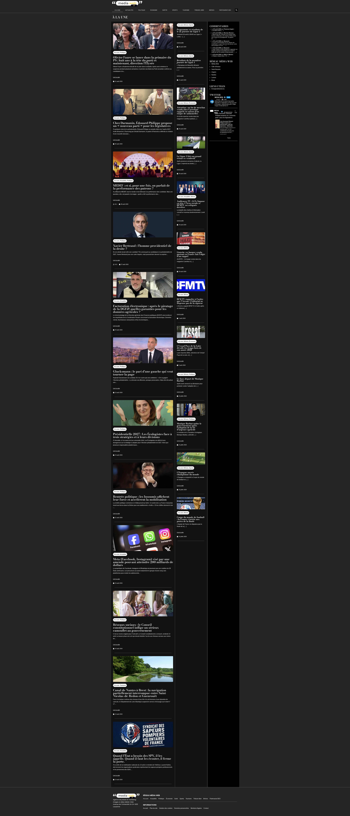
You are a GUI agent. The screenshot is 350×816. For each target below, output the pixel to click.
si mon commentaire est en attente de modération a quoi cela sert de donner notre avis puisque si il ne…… (224, 44)
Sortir (164, 10)
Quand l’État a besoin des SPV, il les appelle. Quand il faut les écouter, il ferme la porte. (142, 758)
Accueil (145, 808)
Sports (174, 10)
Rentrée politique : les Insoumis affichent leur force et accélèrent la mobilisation (141, 498)
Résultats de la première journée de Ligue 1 (189, 61)
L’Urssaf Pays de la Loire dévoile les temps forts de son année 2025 (189, 347)
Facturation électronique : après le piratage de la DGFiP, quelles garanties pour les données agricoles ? (143, 309)
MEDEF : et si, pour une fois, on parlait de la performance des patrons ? (141, 187)
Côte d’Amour (215, 66)
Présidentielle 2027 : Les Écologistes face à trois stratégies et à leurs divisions (142, 435)
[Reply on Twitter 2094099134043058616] (216, 138)
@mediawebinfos (228, 112)
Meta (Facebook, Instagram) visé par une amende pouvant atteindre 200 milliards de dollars (143, 562)
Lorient (213, 77)
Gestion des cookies (165, 808)
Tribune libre (199, 10)
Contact (206, 808)
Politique (141, 10)
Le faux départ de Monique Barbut (190, 379)
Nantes (213, 75)
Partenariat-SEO (225, 10)
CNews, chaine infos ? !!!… (220, 56)
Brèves (211, 10)
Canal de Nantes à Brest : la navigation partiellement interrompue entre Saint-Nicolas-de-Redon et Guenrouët (140, 693)
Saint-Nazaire (215, 69)
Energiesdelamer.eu (217, 89)
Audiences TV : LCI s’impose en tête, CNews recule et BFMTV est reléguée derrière (191, 204)
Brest (213, 80)
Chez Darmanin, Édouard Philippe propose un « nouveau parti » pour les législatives (142, 124)
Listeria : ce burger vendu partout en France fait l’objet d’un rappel (191, 254)
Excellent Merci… (218, 30)
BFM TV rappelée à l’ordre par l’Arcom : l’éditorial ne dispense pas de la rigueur (190, 301)
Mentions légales (196, 808)
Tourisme (186, 10)
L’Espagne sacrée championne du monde (188, 473)
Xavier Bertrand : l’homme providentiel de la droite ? (142, 247)
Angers (213, 72)
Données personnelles (181, 808)
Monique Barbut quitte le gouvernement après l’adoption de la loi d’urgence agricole (189, 426)
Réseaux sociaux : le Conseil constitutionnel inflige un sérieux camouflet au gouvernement (136, 627)
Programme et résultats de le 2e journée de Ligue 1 (190, 30)
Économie (153, 10)
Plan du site (153, 808)
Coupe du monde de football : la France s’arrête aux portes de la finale (190, 519)
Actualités (129, 10)
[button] (236, 10)
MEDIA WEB (216, 112)
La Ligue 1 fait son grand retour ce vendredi (189, 157)
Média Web (215, 64)
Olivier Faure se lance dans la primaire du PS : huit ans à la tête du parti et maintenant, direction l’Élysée (142, 60)
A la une (117, 10)
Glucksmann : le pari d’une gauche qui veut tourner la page (143, 373)
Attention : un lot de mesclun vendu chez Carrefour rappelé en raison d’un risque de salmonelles (191, 110)
